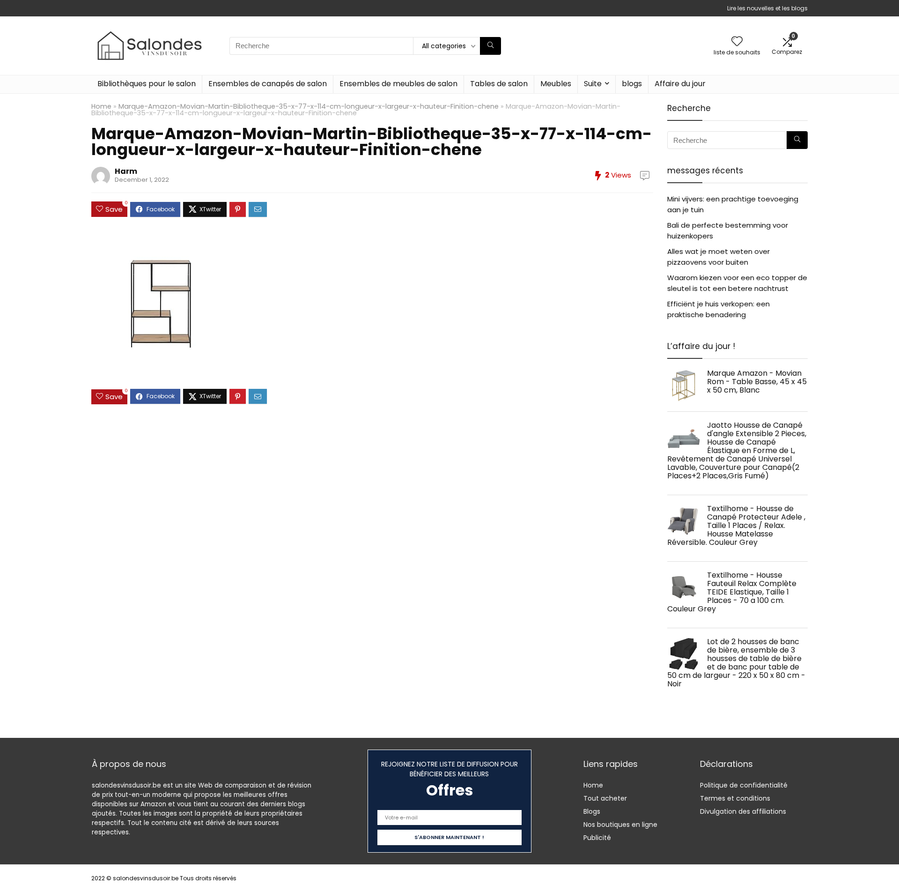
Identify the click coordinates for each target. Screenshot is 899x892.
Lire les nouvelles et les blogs (767, 8)
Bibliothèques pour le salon (146, 83)
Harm (126, 171)
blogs (632, 83)
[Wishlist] (737, 42)
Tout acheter (605, 798)
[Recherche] (490, 46)
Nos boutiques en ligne (620, 824)
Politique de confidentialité (744, 785)
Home (101, 106)
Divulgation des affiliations (743, 811)
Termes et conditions (735, 798)
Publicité (597, 837)
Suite (593, 83)
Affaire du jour (680, 83)
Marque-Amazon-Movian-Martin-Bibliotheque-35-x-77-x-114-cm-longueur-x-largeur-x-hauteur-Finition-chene (308, 106)
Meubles (555, 83)
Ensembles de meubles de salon (398, 83)
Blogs (591, 811)
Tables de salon (499, 83)
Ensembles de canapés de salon (267, 83)
